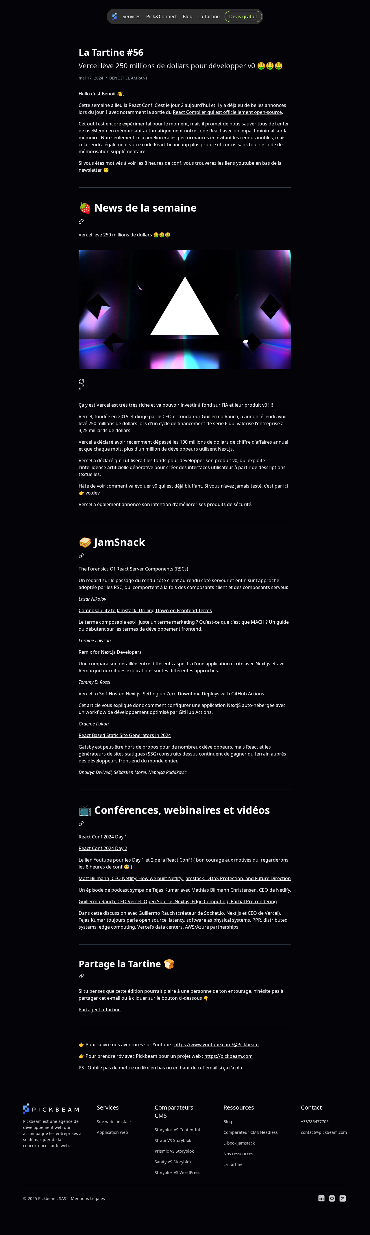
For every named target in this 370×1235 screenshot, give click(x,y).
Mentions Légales (88, 1198)
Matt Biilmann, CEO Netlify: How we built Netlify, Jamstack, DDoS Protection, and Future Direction (185, 878)
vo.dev (93, 493)
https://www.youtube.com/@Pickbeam (216, 1044)
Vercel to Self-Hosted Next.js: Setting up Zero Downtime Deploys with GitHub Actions (171, 693)
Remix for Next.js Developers (110, 652)
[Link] (81, 221)
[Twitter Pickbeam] (342, 1198)
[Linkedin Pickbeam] (321, 1198)
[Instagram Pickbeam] (332, 1198)
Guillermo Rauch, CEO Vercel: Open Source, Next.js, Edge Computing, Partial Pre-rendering (178, 901)
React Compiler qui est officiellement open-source (227, 112)
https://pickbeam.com (228, 1056)
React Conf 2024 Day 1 (103, 837)
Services (131, 16)
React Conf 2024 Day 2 (103, 848)
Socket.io (214, 913)
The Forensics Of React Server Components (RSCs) (133, 569)
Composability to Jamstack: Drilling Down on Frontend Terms (145, 610)
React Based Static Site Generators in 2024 (125, 735)
